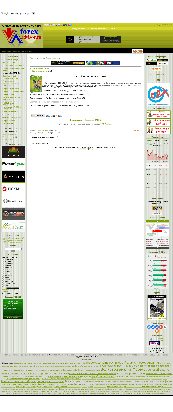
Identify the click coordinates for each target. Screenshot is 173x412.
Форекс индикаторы (9, 137)
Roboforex (8, 268)
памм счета (84, 370)
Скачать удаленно (39, 71)
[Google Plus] (69, 24)
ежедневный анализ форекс (131, 393)
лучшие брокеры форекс (52, 366)
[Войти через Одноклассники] (157, 331)
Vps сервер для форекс (13, 240)
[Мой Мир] (64, 24)
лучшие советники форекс (124, 376)
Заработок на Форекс (103, 376)
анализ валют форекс (148, 393)
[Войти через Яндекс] (161, 327)
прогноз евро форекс (114, 384)
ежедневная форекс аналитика (29, 379)
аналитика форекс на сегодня (64, 376)
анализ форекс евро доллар (14, 389)
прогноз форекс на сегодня (79, 384)
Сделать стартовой (26, 51)
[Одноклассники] (61, 24)
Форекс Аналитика (149, 362)
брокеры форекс (24, 366)
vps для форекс (55, 370)
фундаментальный (127, 384)
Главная (3, 51)
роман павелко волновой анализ (96, 391)
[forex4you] (151, 61)
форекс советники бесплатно (143, 376)
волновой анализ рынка (34, 373)
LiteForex (8, 266)
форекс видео (13, 366)
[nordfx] (162, 64)
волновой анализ (59, 373)
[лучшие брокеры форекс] (13, 157)
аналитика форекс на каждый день (34, 376)
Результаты (6, 289)
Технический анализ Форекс (18, 381)
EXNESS (8, 280)
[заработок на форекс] (151, 64)
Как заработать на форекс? (13, 238)
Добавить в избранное (13, 51)
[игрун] (157, 70)
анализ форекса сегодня (15, 391)
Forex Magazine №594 (157, 319)
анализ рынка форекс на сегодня (71, 391)
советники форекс (12, 370)
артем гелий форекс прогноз (127, 389)
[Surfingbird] (71, 24)
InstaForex (8, 264)
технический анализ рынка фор (152, 391)
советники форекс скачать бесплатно (124, 378)
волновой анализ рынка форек (27, 393)
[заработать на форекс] (21, 48)
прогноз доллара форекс (12, 384)
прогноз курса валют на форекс (72, 393)
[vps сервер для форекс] (103, 65)
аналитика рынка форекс (131, 373)
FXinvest (7, 274)
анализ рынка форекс (50, 381)
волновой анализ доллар (32, 389)
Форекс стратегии (8, 134)
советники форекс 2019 (143, 378)
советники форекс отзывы (105, 378)
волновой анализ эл (125, 381)
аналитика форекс (156, 373)
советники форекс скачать (71, 379)
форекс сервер (69, 370)
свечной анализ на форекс (163, 384)
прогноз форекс (164, 381)
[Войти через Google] (165, 327)
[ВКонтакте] (56, 24)
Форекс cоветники (8, 131)
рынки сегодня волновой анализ (102, 389)
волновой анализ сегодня (152, 387)
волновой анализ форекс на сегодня (40, 391)
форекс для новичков (42, 363)
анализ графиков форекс (113, 393)
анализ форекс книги (53, 393)
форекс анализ (97, 362)
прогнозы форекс (161, 393)
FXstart (7, 270)
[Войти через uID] (149, 327)
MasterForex (9, 262)
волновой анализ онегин (133, 391)
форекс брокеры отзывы (67, 366)
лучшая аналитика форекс (159, 378)
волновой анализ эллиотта (84, 373)
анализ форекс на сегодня (28, 386)
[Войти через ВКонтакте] (153, 327)
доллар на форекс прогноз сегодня (93, 393)
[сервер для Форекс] (13, 207)
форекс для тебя (79, 363)
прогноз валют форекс (101, 384)
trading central (86, 376)
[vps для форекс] (13, 170)
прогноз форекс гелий (116, 391)
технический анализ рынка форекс (143, 381)
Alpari (6, 286)
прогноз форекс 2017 (86, 387)
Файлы (41, 58)
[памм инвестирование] (159, 133)
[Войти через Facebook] (157, 327)
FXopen (7, 272)
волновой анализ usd (100, 387)
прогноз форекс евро (116, 386)
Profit (55, 130)
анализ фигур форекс (134, 387)
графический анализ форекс (144, 384)
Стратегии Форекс (94, 370)
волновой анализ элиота (107, 374)
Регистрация (83, 149)
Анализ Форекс (73, 381)
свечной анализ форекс (91, 381)
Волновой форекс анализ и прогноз (87, 366)
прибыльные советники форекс (51, 379)
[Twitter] (59, 24)
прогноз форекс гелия (147, 389)
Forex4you (8, 260)
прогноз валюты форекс (8, 387)
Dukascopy (8, 282)
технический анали (73, 387)
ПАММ (77, 370)
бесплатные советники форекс (35, 370)
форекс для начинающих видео (61, 363)
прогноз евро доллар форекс (53, 386)
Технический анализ (123, 362)
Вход (91, 149)
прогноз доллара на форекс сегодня (78, 389)
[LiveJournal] (66, 24)
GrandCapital (9, 284)
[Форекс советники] (157, 210)
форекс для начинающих (24, 363)
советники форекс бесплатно (155, 366)
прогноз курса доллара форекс (53, 389)
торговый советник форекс (88, 378)
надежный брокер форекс (36, 366)
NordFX (7, 278)
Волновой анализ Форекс (123, 369)
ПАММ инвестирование (12, 242)
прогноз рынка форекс (34, 384)
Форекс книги (7, 139)
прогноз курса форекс (54, 384)
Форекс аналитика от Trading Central (119, 365)
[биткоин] (158, 106)
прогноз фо (42, 393)
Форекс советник (157, 376)
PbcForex (8, 276)
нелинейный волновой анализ (110, 381)
